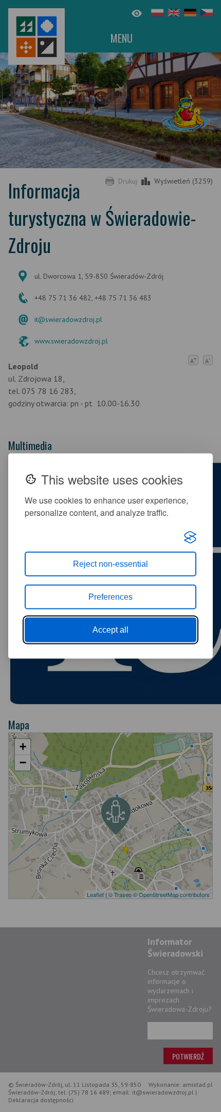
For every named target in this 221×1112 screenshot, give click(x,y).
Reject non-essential (110, 564)
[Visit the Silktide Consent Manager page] (190, 537)
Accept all (110, 629)
